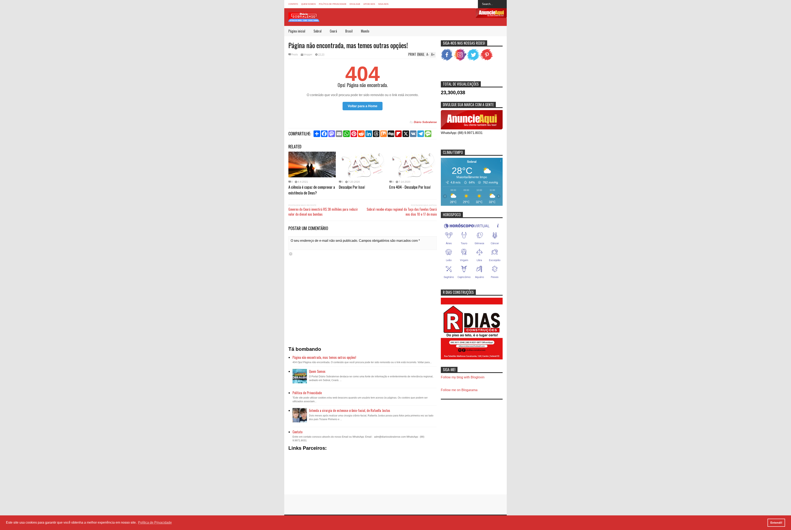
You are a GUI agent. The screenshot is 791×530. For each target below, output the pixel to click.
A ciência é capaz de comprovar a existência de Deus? (311, 189)
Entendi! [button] (776, 522)
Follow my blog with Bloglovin (462, 377)
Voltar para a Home (362, 106)
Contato (293, 4)
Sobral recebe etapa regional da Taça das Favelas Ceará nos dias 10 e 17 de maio (402, 212)
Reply (294, 54)
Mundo (365, 31)
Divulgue (355, 4)
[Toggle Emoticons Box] (290, 254)
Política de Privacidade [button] (155, 522)
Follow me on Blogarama (459, 390)
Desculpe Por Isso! (352, 187)
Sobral (318, 31)
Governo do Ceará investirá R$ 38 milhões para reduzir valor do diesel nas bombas (323, 212)
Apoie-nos (369, 4)
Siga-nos (383, 4)
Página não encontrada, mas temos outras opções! (324, 357)
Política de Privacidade (332, 4)
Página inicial (296, 31)
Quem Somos (308, 4)
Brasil (349, 31)
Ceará (333, 31)
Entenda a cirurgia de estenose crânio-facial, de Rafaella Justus (349, 410)
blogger (308, 54)
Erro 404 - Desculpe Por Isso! (410, 187)
